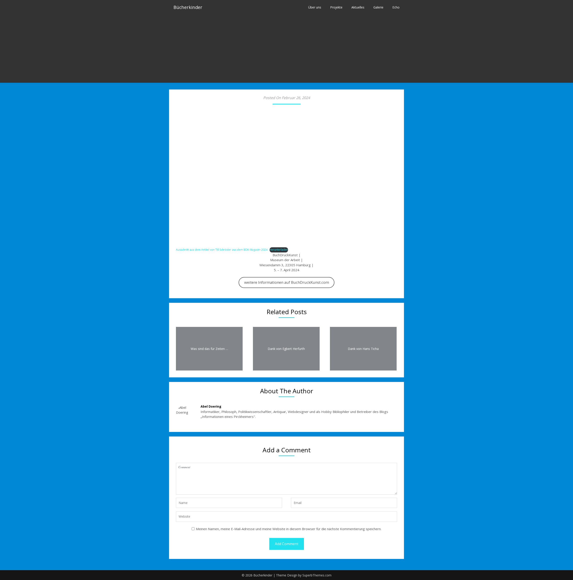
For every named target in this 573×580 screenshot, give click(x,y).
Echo (396, 7)
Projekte (336, 7)
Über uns (314, 7)
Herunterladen (278, 250)
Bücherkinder (187, 7)
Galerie (378, 7)
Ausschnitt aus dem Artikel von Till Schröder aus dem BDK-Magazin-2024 (221, 250)
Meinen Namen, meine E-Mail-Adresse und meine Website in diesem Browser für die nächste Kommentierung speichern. (288, 529)
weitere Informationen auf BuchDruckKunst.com (286, 282)
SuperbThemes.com (316, 575)
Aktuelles (357, 7)
